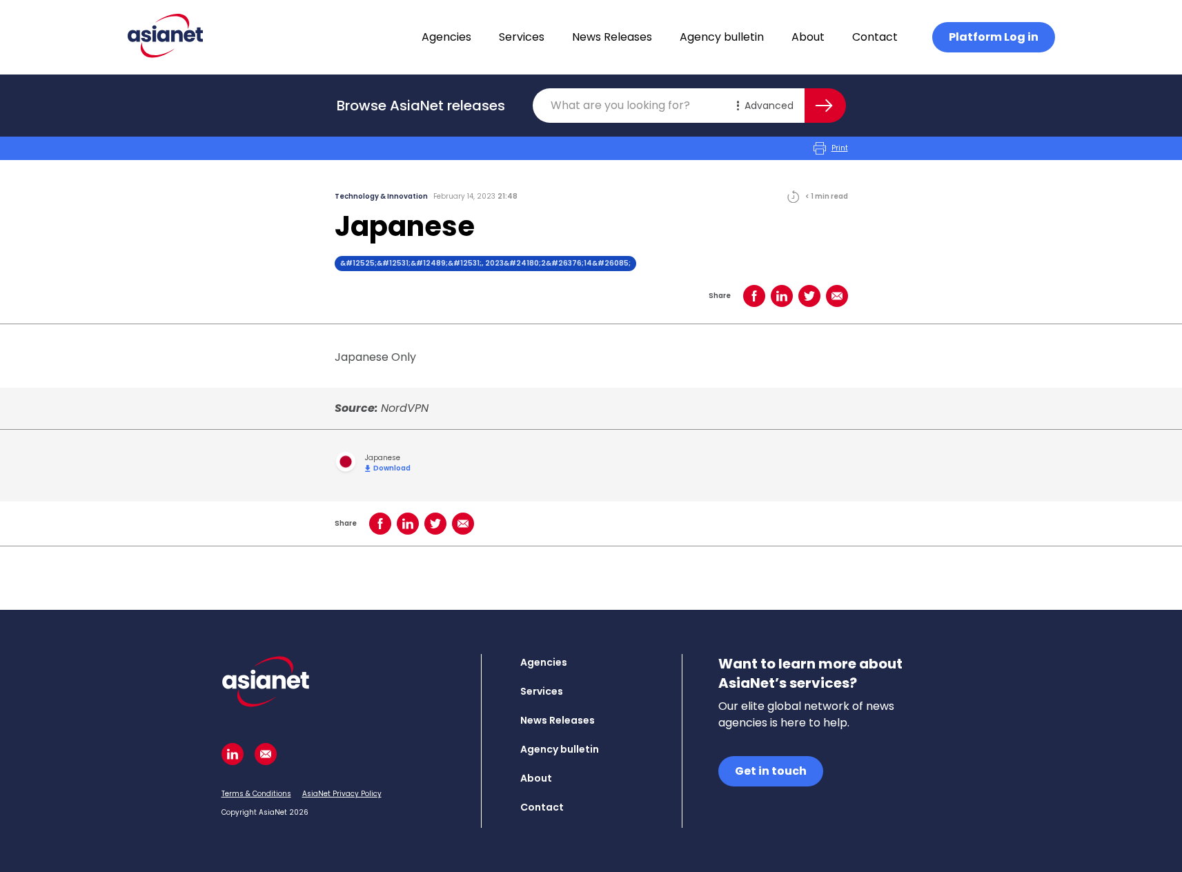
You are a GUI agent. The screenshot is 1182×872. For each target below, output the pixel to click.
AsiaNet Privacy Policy (342, 794)
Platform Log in (993, 37)
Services (521, 37)
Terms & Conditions (256, 794)
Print (839, 148)
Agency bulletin (722, 37)
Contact (875, 37)
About (808, 37)
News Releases (612, 37)
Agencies (446, 37)
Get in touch (771, 771)
